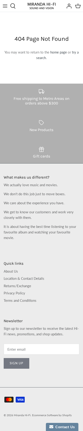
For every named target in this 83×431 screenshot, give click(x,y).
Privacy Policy (14, 293)
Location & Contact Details (24, 278)
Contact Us (64, 427)
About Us (11, 271)
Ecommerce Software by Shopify (52, 415)
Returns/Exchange (17, 286)
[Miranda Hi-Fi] (41, 5)
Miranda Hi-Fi (22, 415)
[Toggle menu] (5, 6)
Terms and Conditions (20, 300)
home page (58, 52)
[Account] (68, 6)
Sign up (16, 363)
